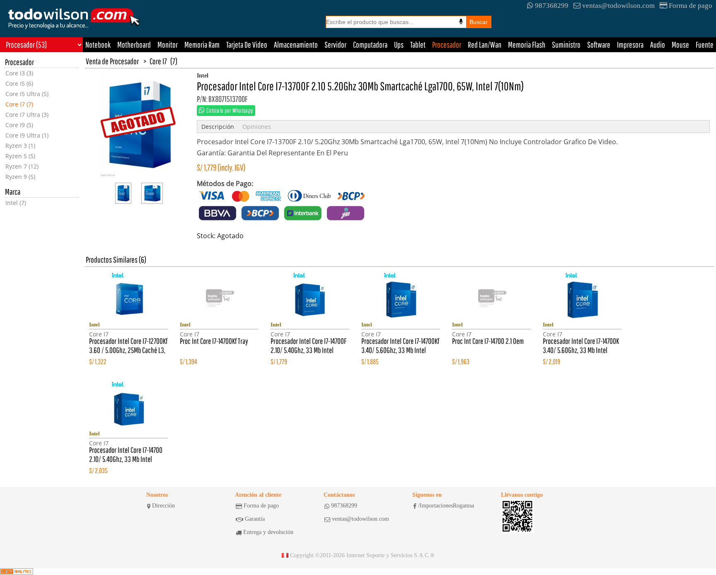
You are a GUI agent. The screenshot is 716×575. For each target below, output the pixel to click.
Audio (657, 44)
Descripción (217, 126)
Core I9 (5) (19, 125)
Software (598, 44)
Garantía (255, 519)
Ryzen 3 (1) (20, 146)
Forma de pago (690, 6)
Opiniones (256, 126)
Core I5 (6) (19, 83)
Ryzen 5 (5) (20, 156)
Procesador (446, 44)
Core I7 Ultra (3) (26, 114)
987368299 (551, 6)
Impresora (630, 44)
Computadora (370, 44)
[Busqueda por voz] (461, 21)
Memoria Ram (202, 44)
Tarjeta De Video (246, 44)
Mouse (680, 44)
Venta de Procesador (112, 61)
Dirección (163, 506)
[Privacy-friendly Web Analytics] (16, 571)
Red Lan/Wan (484, 44)
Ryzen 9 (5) (20, 177)
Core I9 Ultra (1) (26, 135)
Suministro (566, 44)
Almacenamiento (296, 44)
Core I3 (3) (19, 73)
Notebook (98, 44)
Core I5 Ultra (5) (26, 94)
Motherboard (134, 44)
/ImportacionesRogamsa (446, 506)
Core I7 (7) (19, 104)
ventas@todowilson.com (618, 6)
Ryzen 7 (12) (22, 166)
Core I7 (158, 61)
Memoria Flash (526, 44)
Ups (399, 44)
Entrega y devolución (268, 532)
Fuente (705, 44)
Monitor (167, 44)
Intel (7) (15, 203)
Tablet (418, 44)
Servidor (335, 44)
